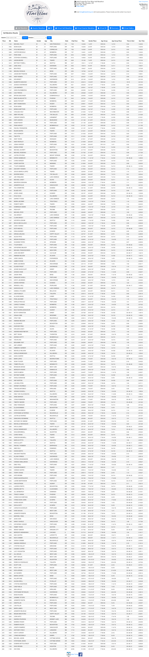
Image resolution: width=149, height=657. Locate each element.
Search (25, 37)
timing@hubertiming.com (86, 12)
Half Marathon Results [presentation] (10, 33)
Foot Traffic (80, 6)
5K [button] (51, 28)
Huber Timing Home (143, 1)
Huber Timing (74, 654)
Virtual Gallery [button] (128, 28)
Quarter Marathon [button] (38, 28)
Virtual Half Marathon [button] (64, 28)
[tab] (10, 33)
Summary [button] (115, 28)
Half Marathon (22, 28)
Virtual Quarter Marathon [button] (86, 28)
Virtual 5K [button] (102, 28)
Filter (49, 37)
